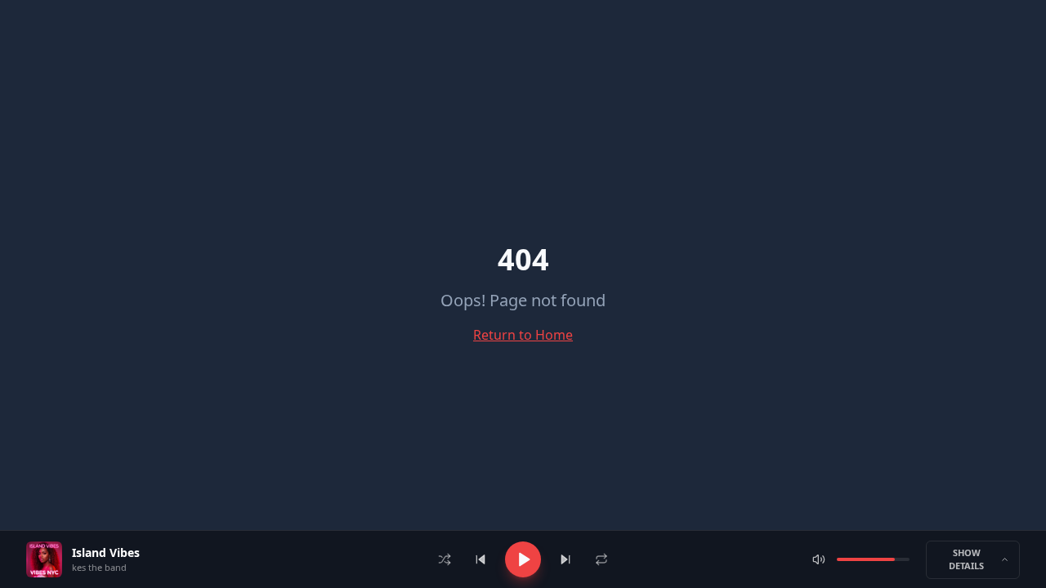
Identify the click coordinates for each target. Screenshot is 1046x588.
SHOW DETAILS (966, 559)
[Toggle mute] (818, 559)
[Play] (523, 559)
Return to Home (523, 335)
